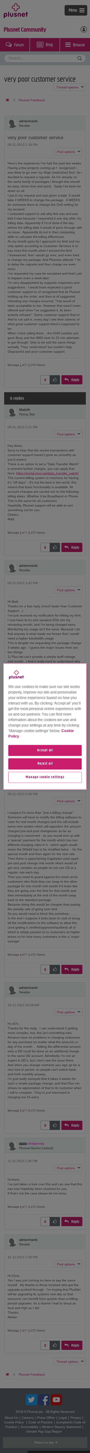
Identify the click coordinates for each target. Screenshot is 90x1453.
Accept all (45, 750)
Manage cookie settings (45, 777)
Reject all (45, 764)
